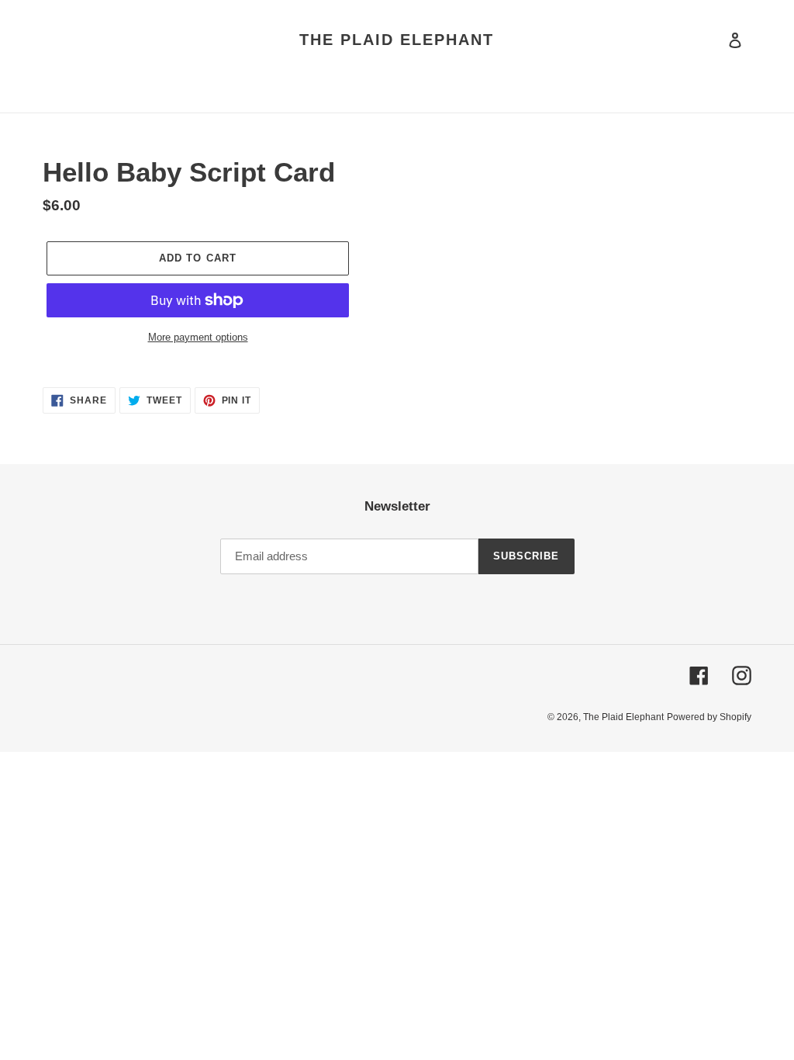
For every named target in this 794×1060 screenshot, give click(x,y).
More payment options (198, 337)
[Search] (714, 39)
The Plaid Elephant (396, 39)
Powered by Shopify (709, 717)
